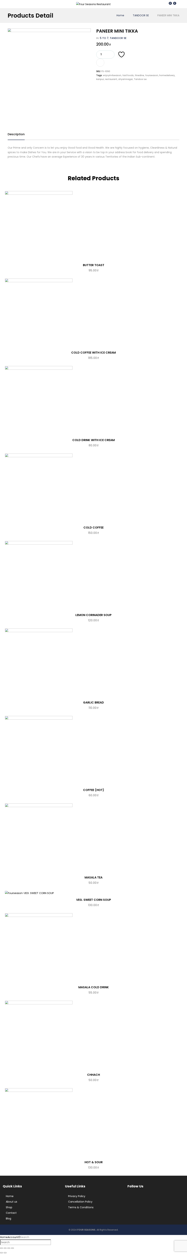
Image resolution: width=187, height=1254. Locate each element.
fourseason (151, 75)
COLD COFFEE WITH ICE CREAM (93, 352)
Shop (9, 1207)
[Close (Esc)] (12, 1248)
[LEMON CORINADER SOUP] (93, 576)
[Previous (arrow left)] (1, 1252)
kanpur (100, 79)
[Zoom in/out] (1, 1248)
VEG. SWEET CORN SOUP (93, 900)
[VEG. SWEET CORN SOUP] (93, 893)
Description (16, 134)
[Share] (8, 1248)
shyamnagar (125, 79)
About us (11, 1201)
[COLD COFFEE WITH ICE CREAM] (93, 313)
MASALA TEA (93, 877)
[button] (174, 4)
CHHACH (93, 1075)
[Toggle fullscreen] (5, 1248)
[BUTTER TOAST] (93, 226)
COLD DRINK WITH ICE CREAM (93, 440)
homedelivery (167, 75)
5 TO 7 (104, 38)
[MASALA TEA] (93, 838)
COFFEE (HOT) (93, 790)
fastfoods (128, 75)
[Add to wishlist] (121, 55)
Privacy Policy (76, 1196)
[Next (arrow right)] (5, 1252)
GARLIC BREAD (93, 702)
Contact (11, 1213)
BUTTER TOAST (93, 265)
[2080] (100, 63)
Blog (8, 1218)
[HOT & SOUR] (93, 1123)
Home (120, 15)
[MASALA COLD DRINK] (93, 948)
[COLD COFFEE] (93, 488)
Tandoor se (140, 79)
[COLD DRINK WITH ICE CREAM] (93, 401)
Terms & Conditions (81, 1207)
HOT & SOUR (94, 1162)
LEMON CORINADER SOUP (93, 615)
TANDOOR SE (141, 15)
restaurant (111, 79)
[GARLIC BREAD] (93, 663)
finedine (139, 75)
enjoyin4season (112, 75)
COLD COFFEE (93, 527)
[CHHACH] (93, 1035)
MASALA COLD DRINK (93, 987)
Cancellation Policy (80, 1201)
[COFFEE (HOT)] (93, 750)
